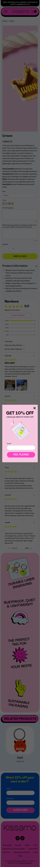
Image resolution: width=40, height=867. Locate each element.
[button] (34, 408)
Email (9, 443)
